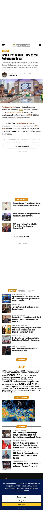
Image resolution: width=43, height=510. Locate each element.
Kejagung (7, 381)
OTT (10, 388)
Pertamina (18, 388)
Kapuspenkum (6, 379)
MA (7, 386)
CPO (5, 372)
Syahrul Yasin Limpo (29, 390)
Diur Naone (13, 75)
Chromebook (30, 371)
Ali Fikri (4, 371)
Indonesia (33, 375)
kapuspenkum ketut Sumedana (21, 379)
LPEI (3, 386)
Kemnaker (31, 381)
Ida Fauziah (25, 375)
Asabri (18, 371)
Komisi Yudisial (13, 384)
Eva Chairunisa (22, 372)
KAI (22, 377)
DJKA (8, 372)
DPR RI (13, 372)
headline (13, 375)
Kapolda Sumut (28, 377)
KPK (34, 383)
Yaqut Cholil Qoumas (9, 392)
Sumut (20, 390)
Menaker (31, 386)
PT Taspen (38, 388)
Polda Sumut (29, 388)
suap (4, 390)
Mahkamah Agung (15, 386)
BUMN (23, 371)
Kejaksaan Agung (19, 381)
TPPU (38, 390)
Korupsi (25, 383)
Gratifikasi (31, 372)
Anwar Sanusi (12, 371)
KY (38, 384)
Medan (25, 386)
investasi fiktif (6, 377)
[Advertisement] (21, 21)
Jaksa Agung (15, 377)
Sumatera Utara (11, 390)
